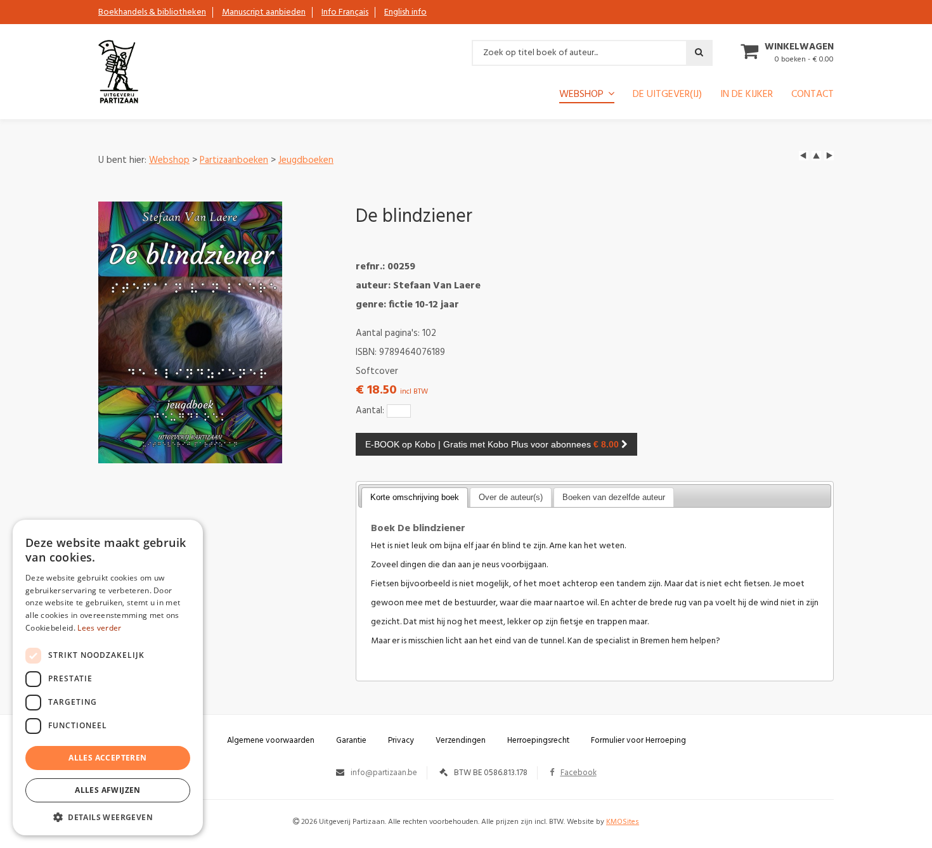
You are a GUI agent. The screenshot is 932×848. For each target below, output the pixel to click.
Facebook (578, 773)
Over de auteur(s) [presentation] (511, 497)
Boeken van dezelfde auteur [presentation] (613, 497)
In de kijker (746, 96)
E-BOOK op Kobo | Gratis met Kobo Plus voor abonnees (492, 444)
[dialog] (108, 677)
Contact (812, 96)
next (829, 155)
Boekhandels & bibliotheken (152, 12)
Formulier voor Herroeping (638, 740)
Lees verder (99, 627)
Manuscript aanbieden (264, 12)
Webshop (169, 160)
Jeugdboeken (305, 160)
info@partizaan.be (384, 773)
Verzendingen (461, 740)
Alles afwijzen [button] (108, 790)
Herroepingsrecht (538, 740)
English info (405, 12)
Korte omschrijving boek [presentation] (414, 497)
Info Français (344, 12)
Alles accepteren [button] (107, 757)
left (803, 155)
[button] (107, 817)
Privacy (401, 740)
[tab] (414, 497)
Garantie (351, 740)
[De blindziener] (190, 332)
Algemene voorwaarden (270, 740)
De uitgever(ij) (667, 96)
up (816, 155)
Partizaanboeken (234, 160)
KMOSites (622, 822)
